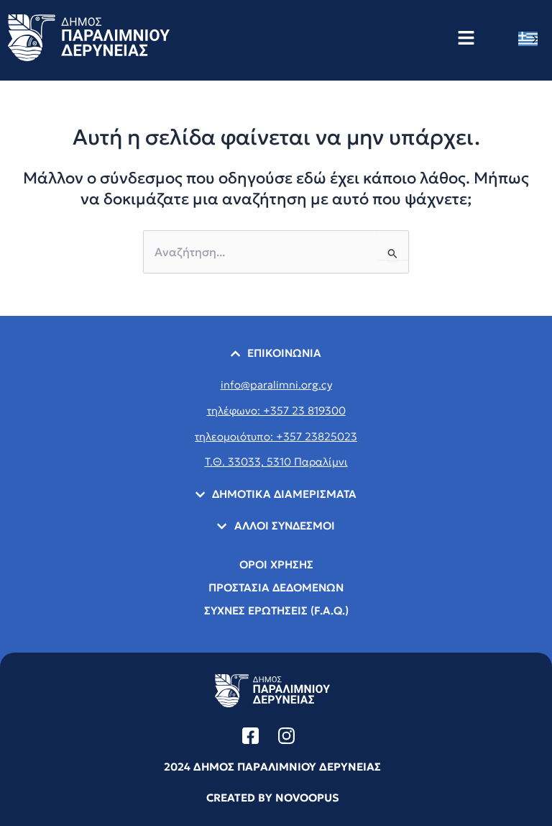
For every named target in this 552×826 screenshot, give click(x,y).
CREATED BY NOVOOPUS (272, 797)
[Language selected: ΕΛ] (531, 38)
